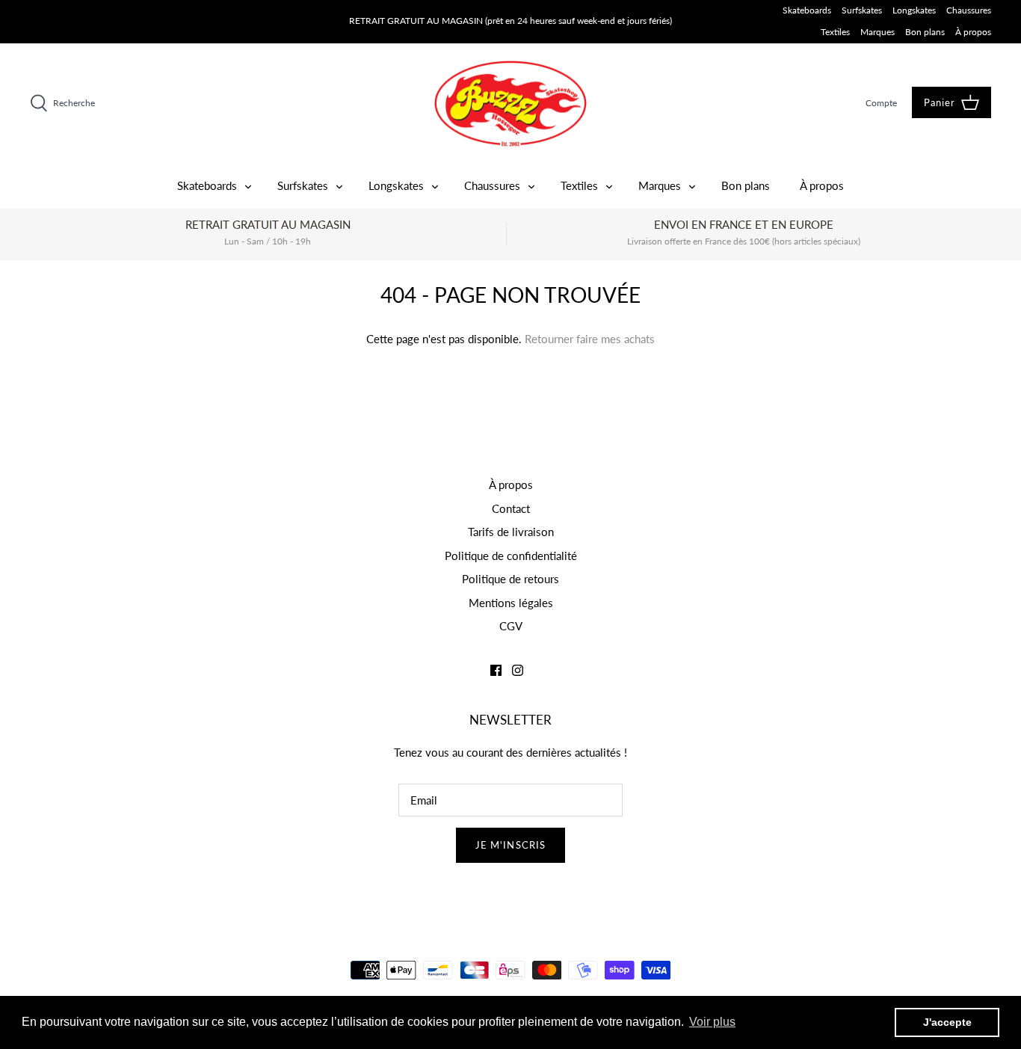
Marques (877, 31)
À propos (973, 31)
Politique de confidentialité (511, 555)
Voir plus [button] (712, 1021)
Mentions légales (511, 602)
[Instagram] (517, 670)
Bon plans (925, 31)
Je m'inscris (510, 845)
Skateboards (807, 10)
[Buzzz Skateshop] (510, 103)
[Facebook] (496, 670)
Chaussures (968, 10)
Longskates (914, 10)
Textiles (835, 31)
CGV (510, 626)
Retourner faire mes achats (590, 338)
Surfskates (862, 10)
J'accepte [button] (947, 1022)
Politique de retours (510, 578)
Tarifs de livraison (511, 531)
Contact (511, 508)
